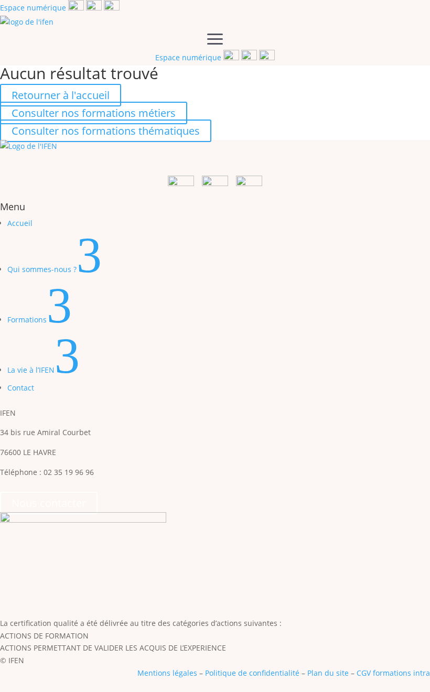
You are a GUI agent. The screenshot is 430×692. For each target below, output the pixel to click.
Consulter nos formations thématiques (106, 131)
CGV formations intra (393, 673)
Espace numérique (33, 8)
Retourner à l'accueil (61, 95)
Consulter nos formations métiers (94, 113)
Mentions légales (167, 673)
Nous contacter (49, 503)
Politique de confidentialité (252, 673)
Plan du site (328, 673)
